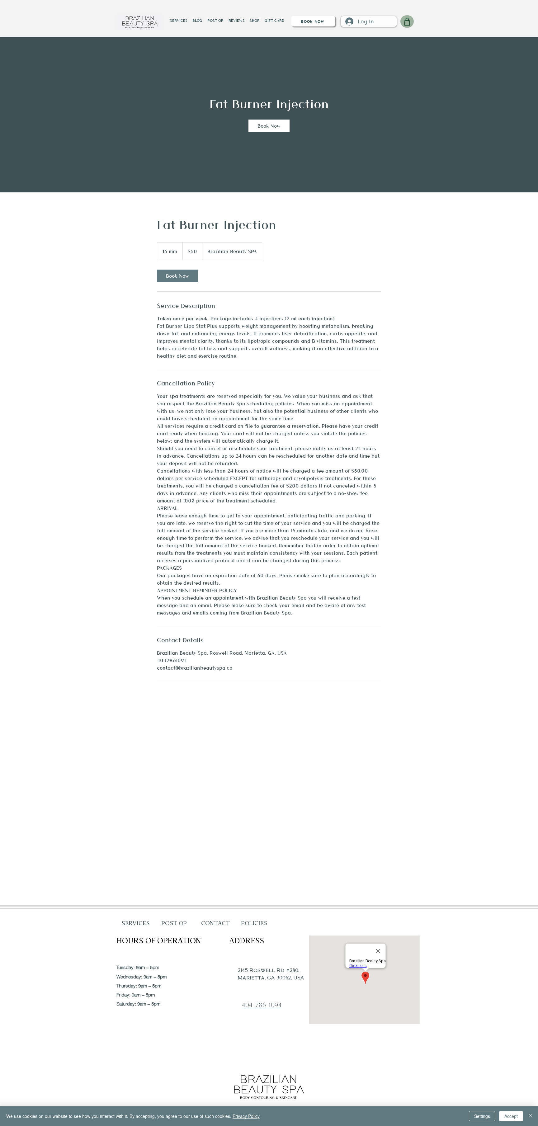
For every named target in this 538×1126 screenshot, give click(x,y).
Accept (511, 1116)
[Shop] (407, 21)
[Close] (530, 1116)
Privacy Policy (246, 1116)
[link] (269, 126)
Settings (482, 1116)
